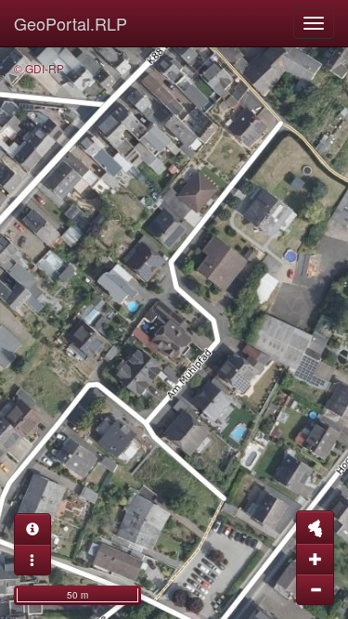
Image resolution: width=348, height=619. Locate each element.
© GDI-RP (39, 68)
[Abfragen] (32, 529)
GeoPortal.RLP (70, 23)
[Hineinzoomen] (315, 558)
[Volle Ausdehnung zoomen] (315, 527)
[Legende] (32, 559)
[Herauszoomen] (315, 589)
